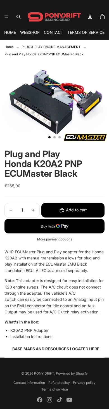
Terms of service (54, 389)
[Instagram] (49, 399)
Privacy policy (84, 382)
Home (9, 47)
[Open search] (18, 17)
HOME (10, 32)
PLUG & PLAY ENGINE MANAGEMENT (51, 47)
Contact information (29, 382)
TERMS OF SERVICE (86, 32)
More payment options (54, 239)
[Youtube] (69, 399)
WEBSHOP (30, 32)
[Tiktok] (59, 399)
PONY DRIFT (44, 373)
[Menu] (6, 16)
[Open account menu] (90, 17)
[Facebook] (39, 399)
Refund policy (59, 382)
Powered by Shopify (72, 373)
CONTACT (53, 32)
